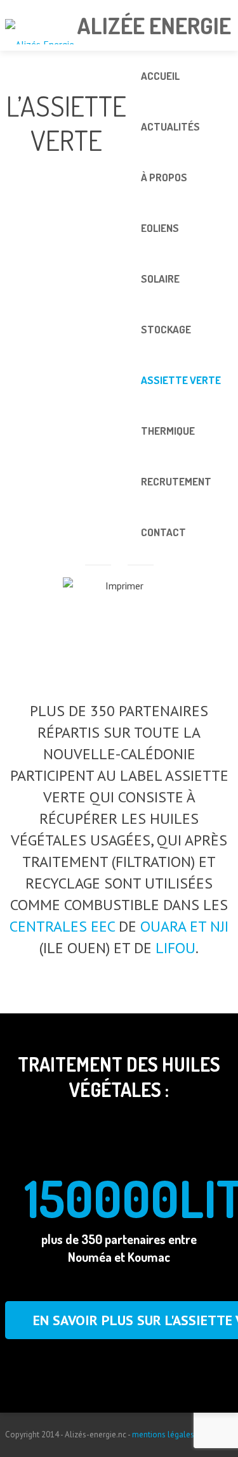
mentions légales (163, 1434)
